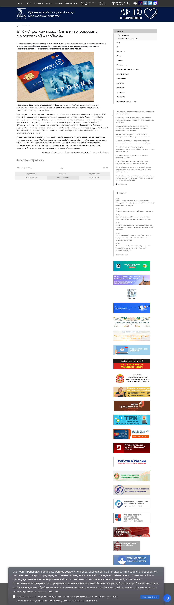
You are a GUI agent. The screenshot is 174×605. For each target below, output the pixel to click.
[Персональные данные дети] (131, 504)
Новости (26, 26)
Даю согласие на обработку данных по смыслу (67, 598)
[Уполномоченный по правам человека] (131, 490)
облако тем (122, 184)
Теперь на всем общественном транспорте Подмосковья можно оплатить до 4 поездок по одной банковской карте (132, 128)
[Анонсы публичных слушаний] (131, 350)
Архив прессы (123, 35)
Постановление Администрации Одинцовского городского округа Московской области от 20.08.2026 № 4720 (133, 248)
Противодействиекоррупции (88, 3)
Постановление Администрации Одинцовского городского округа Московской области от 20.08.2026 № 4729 (133, 237)
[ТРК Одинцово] (131, 420)
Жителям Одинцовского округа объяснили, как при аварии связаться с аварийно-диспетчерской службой (134, 227)
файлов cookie (64, 571)
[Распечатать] (63, 168)
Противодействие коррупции (127, 70)
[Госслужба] (131, 294)
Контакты (120, 83)
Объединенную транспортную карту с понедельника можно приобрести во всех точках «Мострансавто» (135, 149)
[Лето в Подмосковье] (129, 13)
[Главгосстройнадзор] (131, 476)
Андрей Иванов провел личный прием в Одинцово (134, 211)
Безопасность (71, 3)
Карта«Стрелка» (31, 160)
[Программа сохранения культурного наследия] (131, 280)
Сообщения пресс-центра (127, 38)
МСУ (28, 3)
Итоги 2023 (121, 92)
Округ (20, 3)
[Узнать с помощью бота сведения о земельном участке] (131, 266)
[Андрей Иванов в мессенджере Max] (155, 3)
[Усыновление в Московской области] (131, 560)
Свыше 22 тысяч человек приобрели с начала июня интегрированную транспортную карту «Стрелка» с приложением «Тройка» (135, 178)
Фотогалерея (122, 79)
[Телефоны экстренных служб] (131, 532)
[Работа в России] (131, 462)
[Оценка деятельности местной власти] (131, 322)
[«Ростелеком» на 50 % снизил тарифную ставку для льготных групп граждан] (94, 178)
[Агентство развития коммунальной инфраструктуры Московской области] (131, 518)
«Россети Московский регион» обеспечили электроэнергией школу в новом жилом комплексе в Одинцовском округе (135, 203)
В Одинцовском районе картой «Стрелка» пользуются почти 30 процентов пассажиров (133, 136)
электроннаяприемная (120, 3)
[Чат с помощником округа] (167, 598)
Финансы (58, 3)
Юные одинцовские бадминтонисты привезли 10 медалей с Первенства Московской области (133, 218)
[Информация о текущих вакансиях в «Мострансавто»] (131, 392)
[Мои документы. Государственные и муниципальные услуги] (131, 406)
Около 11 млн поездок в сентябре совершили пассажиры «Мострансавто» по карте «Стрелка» (134, 142)
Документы (38, 3)
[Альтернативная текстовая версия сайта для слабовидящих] (135, 3)
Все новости (123, 254)
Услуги (49, 3)
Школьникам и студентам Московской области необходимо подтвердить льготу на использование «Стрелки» (135, 120)
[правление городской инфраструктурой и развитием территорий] (131, 336)
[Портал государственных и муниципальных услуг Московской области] (131, 378)
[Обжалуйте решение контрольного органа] (131, 308)
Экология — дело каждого (126, 101)
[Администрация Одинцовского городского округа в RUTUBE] (140, 3)
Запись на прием (102, 3)
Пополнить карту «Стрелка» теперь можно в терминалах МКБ (132, 156)
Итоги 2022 (121, 88)
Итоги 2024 (121, 97)
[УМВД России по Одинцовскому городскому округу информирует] (131, 364)
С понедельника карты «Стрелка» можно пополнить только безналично (135, 113)
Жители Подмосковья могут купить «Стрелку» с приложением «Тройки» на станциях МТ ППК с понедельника (133, 169)
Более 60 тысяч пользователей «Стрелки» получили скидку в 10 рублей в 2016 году (132, 162)
